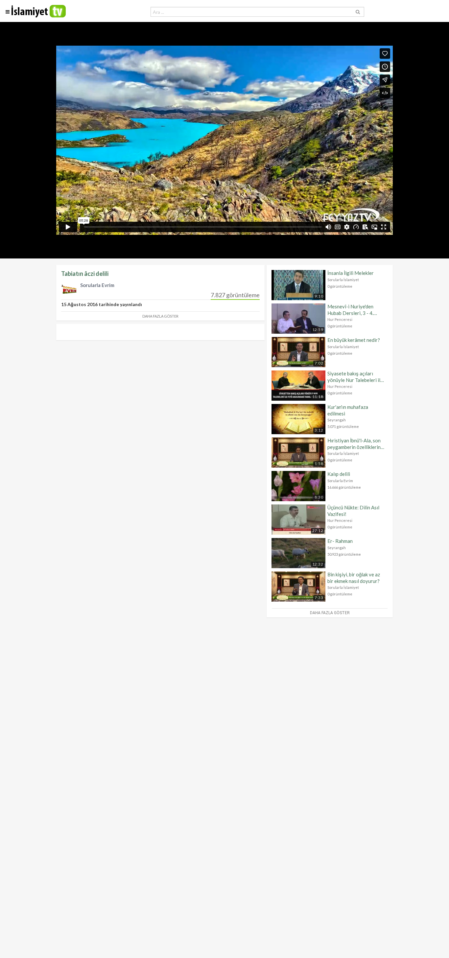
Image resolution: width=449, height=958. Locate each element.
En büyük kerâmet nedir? (353, 340)
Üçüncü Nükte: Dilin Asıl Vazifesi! (353, 510)
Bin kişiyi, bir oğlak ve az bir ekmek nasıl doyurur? (353, 577)
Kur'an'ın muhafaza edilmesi (347, 410)
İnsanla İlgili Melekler (350, 273)
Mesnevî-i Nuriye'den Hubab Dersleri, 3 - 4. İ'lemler (350, 309)
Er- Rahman (340, 541)
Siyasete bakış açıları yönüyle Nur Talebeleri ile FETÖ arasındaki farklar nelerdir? (355, 376)
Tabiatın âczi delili (84, 273)
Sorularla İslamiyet (343, 280)
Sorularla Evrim (340, 481)
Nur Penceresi (339, 319)
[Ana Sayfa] (39, 16)
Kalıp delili (338, 474)
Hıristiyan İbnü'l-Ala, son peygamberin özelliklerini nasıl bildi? (354, 443)
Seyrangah (336, 420)
